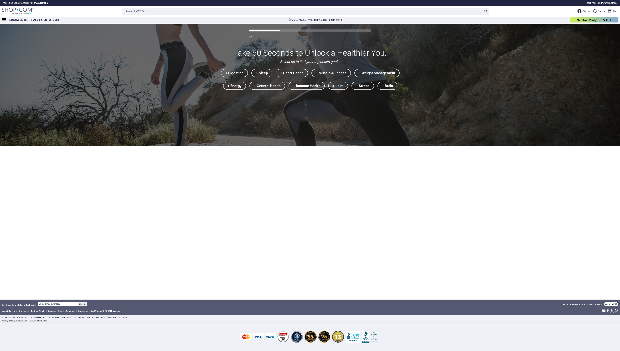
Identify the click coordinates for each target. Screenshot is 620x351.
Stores (47, 20)
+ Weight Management (377, 73)
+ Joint (338, 86)
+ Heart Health (292, 73)
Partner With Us (38, 311)
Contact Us (24, 311)
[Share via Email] (603, 311)
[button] (67, 311)
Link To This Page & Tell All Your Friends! (581, 305)
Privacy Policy (8, 321)
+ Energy (234, 86)
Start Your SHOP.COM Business (602, 3)
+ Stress (363, 86)
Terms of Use (21, 321)
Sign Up (82, 304)
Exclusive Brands (18, 20)
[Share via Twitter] (612, 311)
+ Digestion (234, 73)
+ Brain (387, 86)
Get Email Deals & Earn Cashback (19, 305)
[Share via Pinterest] (616, 311)
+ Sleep (262, 73)
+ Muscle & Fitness (331, 73)
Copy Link (611, 304)
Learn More (335, 20)
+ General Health (267, 86)
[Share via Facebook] (608, 311)
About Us (6, 311)
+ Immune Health (306, 86)
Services (51, 311)
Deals (56, 20)
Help (15, 311)
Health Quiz (36, 20)
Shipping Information (38, 321)
